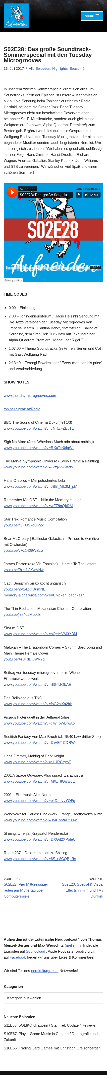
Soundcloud (35, 951)
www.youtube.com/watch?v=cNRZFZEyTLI (39, 428)
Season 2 (77, 68)
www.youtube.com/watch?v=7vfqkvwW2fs (38, 467)
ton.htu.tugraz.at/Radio (22, 409)
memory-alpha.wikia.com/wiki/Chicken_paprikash (44, 595)
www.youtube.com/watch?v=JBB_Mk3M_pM (40, 486)
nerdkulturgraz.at (44, 971)
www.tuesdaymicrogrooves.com (30, 395)
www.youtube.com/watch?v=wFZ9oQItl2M (38, 506)
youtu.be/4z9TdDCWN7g (24, 659)
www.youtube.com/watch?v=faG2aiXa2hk (38, 704)
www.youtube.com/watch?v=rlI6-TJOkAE (37, 684)
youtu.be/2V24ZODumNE (25, 589)
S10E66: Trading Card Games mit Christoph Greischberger (52, 1048)
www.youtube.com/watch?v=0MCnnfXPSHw (40, 820)
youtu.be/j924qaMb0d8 (22, 614)
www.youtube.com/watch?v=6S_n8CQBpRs (40, 859)
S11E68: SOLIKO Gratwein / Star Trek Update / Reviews (50, 1025)
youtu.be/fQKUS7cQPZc (24, 525)
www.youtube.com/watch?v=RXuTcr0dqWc (39, 448)
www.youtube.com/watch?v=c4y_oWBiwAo (39, 723)
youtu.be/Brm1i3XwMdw (24, 570)
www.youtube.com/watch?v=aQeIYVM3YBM (40, 634)
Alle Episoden (39, 68)
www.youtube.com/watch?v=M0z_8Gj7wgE (39, 781)
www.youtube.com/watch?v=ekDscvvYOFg (39, 800)
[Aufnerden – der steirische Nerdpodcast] (16, 15)
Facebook (18, 957)
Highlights (60, 68)
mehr (70, 945)
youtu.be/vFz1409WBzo (23, 550)
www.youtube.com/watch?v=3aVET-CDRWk (40, 742)
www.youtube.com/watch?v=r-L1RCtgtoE (37, 762)
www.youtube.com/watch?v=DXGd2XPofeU (40, 839)
